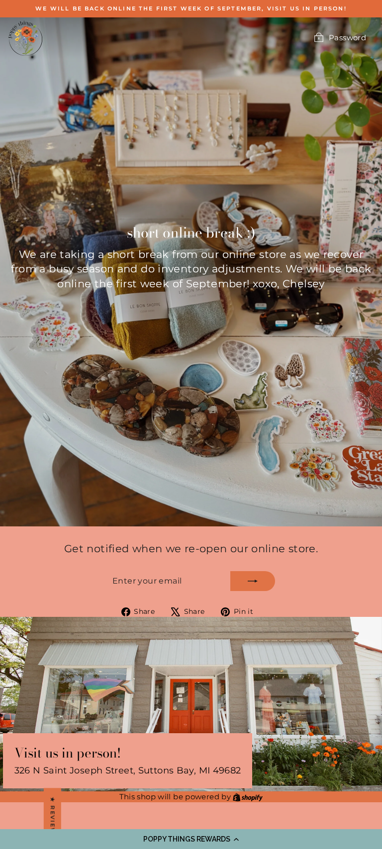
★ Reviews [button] (52, 818)
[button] (191, 839)
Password (347, 37)
